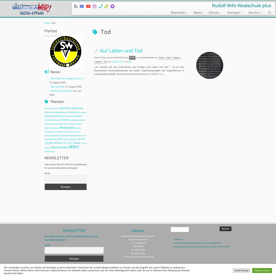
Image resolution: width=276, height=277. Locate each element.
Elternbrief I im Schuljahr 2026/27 (67, 78)
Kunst (65, 119)
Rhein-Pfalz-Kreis (52, 128)
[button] (268, 13)
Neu (65, 124)
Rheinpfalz (67, 128)
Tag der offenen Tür (56, 142)
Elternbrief (50, 116)
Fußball (48, 120)
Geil (129, 62)
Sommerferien (51, 139)
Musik (60, 124)
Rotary (78, 128)
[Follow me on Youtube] (89, 6)
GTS (59, 120)
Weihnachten (59, 147)
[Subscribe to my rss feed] (77, 6)
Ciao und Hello (57, 86)
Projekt (79, 124)
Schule (214, 13)
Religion (177, 58)
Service (254, 13)
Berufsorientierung (72, 108)
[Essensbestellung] (107, 6)
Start (47, 23)
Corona (72, 112)
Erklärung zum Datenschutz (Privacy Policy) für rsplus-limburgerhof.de (202, 247)
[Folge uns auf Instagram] (95, 6)
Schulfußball (59, 132)
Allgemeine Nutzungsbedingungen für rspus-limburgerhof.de (198, 243)
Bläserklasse (61, 112)
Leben (168, 58)
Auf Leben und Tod (121, 51)
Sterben (98, 62)
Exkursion (61, 116)
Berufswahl (50, 112)
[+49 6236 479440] (101, 6)
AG (59, 108)
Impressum (178, 239)
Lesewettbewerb (51, 124)
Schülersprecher (51, 136)
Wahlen (47, 148)
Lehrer (82, 120)
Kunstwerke (74, 120)
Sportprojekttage (70, 139)
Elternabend (81, 112)
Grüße (54, 120)
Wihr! (74, 147)
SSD (79, 139)
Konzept (234, 13)
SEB (77, 136)
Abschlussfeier (51, 108)
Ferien (79, 116)
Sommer (82, 136)
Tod (105, 62)
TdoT (69, 143)
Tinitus (84, 143)
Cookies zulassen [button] (262, 270)
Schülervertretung (67, 135)
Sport (60, 139)
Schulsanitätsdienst (72, 132)
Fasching (71, 116)
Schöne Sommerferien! (61, 91)
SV (83, 139)
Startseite (178, 13)
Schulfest (49, 132)
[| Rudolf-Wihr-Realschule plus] (32, 8)
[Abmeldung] (113, 6)
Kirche (161, 58)
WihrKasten (50, 151)
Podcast (71, 124)
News (198, 13)
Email (47, 173)
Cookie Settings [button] (241, 270)
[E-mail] (83, 6)
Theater (76, 143)
